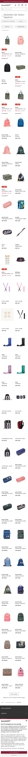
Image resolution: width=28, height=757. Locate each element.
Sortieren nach (20, 26)
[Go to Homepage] (6, 5)
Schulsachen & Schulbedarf (8, 21)
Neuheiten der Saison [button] (10, 702)
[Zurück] (2, 16)
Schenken (21, 21)
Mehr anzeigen (14, 694)
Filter (6, 26)
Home (2, 702)
